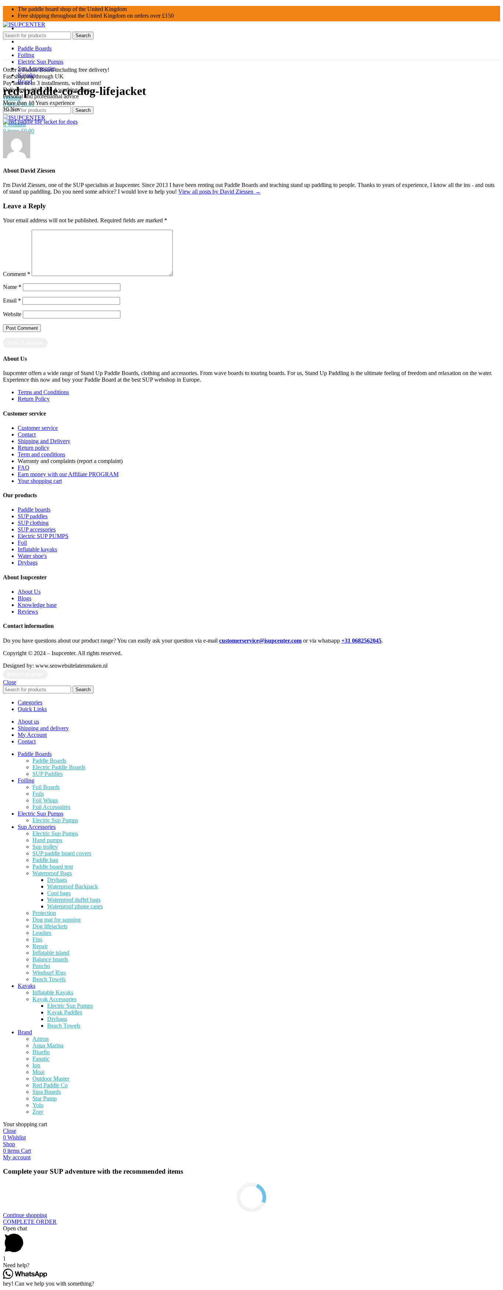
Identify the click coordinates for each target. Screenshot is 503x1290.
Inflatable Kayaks (52, 992)
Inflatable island (50, 953)
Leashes (41, 933)
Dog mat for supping (56, 919)
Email (12, 300)
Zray (37, 1112)
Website (12, 314)
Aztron (40, 1039)
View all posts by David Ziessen (219, 191)
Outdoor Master (50, 1078)
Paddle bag (45, 860)
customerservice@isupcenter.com (260, 640)
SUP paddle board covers (61, 853)
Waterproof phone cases (75, 906)
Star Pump (44, 1098)
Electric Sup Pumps (55, 820)
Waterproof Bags (52, 873)
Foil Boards (46, 787)
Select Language (25, 343)
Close (9, 682)
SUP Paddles (47, 774)
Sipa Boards (46, 1092)
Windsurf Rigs (49, 972)
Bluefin (41, 1052)
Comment (16, 274)
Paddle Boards (49, 760)
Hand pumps (47, 840)
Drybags (57, 880)
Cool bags (59, 893)
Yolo (37, 1105)
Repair (40, 946)
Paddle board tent (52, 866)
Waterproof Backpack (72, 886)
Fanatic (40, 1059)
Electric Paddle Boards (58, 767)
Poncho (41, 966)
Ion (36, 1065)
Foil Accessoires (51, 807)
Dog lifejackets (49, 926)
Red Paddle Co (50, 1085)
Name (12, 287)
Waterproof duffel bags (74, 900)
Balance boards (50, 959)
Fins (37, 939)
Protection (44, 913)
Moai (38, 1072)
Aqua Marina (47, 1045)
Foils (38, 794)
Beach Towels (49, 979)
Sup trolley (45, 847)
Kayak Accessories (54, 999)
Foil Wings (45, 800)
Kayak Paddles (64, 1012)
